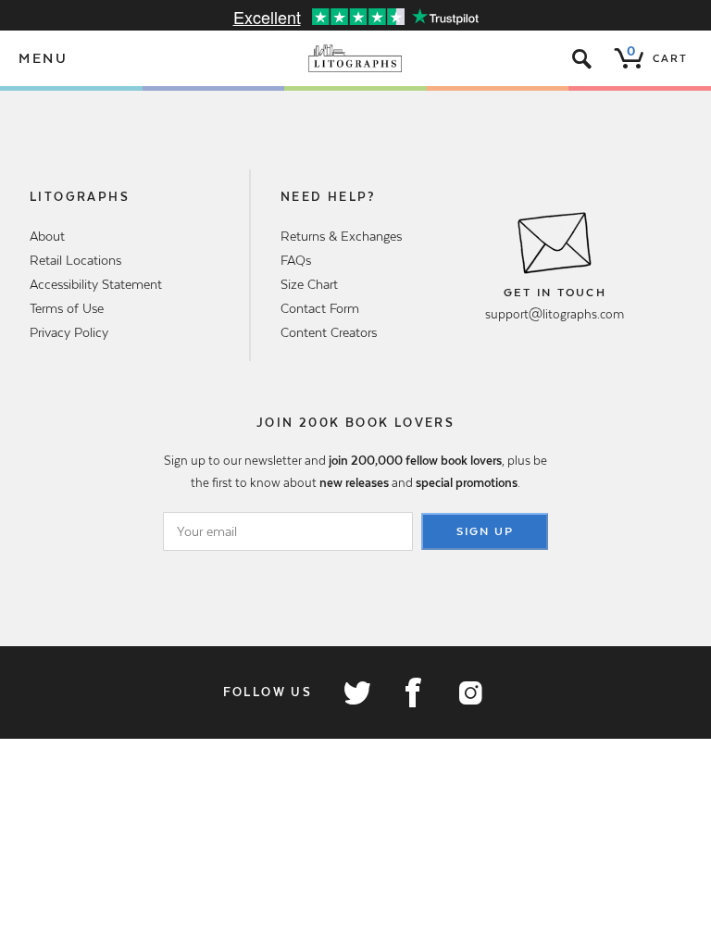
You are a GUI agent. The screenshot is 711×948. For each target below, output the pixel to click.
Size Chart (309, 284)
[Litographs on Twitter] (356, 692)
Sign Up (485, 531)
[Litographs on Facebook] (412, 692)
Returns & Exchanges (341, 236)
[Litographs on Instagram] (469, 692)
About (47, 236)
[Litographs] (356, 58)
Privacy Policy (69, 332)
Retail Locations (75, 260)
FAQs (296, 260)
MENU (44, 58)
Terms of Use (67, 308)
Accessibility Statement (96, 284)
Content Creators (329, 332)
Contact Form (320, 308)
